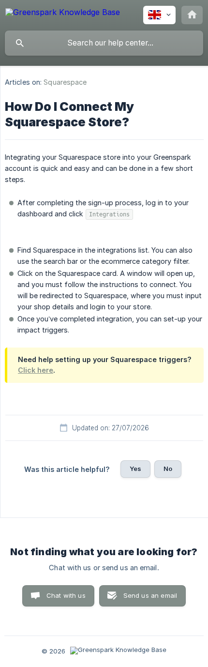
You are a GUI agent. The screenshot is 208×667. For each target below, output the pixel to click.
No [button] (167, 468)
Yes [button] (135, 468)
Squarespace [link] (65, 82)
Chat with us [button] (66, 595)
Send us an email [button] (150, 595)
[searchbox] (104, 43)
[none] (62, 14)
